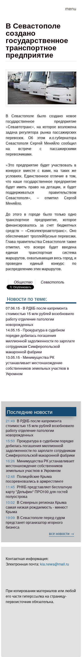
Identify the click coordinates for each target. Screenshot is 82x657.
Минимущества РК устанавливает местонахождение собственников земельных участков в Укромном (40, 465)
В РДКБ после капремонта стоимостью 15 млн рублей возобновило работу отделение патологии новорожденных (40, 428)
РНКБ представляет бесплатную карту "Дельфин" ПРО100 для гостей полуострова (39, 491)
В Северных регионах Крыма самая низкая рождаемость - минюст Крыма (37, 507)
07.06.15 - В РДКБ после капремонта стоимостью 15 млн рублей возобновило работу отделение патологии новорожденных (40, 316)
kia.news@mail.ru (54, 564)
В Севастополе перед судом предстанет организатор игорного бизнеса (35, 522)
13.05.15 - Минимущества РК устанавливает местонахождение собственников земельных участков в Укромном (37, 365)
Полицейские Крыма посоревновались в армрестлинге (34, 479)
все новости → (61, 533)
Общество (23, 282)
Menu (70, 8)
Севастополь (52, 282)
